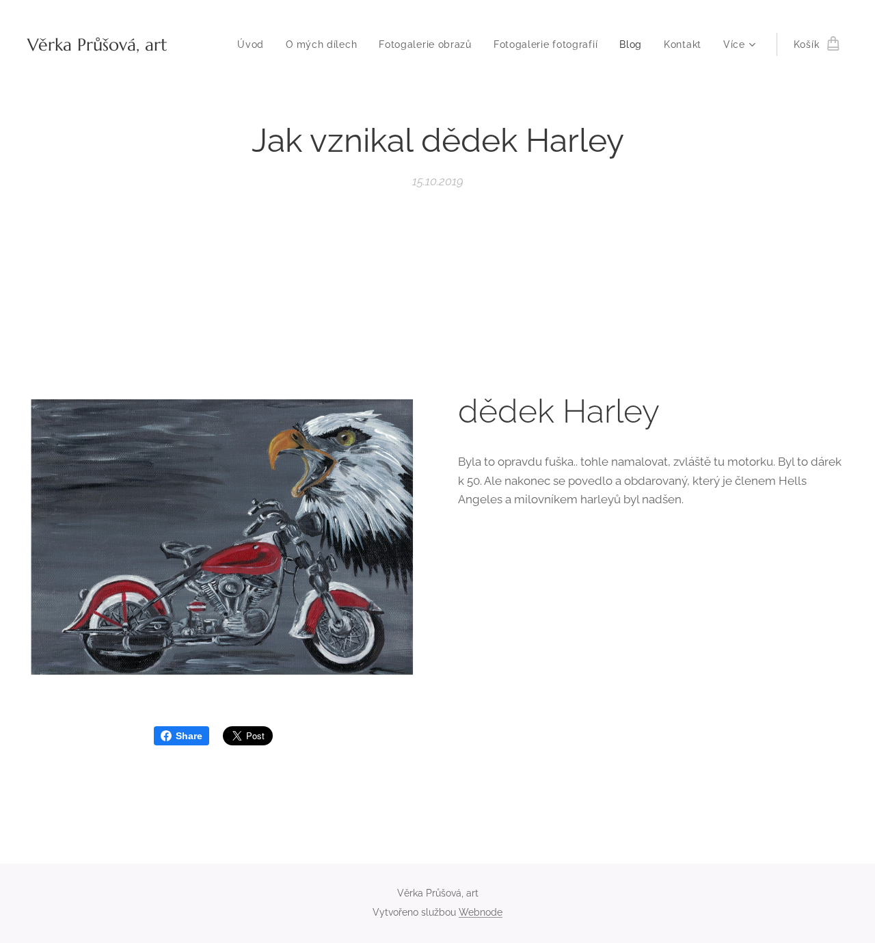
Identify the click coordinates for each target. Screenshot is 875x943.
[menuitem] (254, 44)
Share (189, 735)
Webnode (480, 912)
